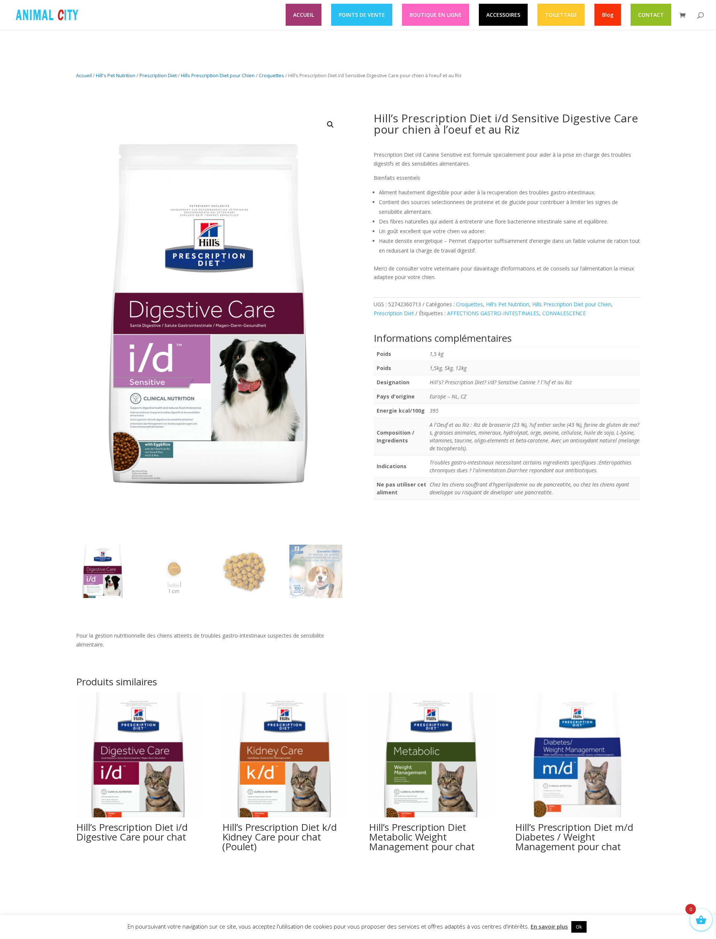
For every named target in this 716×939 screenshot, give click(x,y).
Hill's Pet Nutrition (115, 75)
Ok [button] (579, 926)
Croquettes (271, 75)
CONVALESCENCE (564, 313)
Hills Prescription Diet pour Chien (218, 75)
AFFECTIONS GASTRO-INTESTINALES (493, 313)
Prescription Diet (158, 75)
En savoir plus (549, 926)
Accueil (84, 75)
